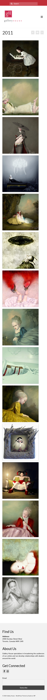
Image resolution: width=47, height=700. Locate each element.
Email (4, 678)
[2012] (32, 32)
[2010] (42, 32)
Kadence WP (31, 695)
